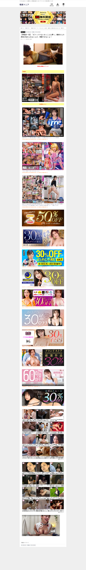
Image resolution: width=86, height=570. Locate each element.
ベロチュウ (24, 545)
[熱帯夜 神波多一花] (43, 88)
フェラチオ (33, 545)
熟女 (29, 545)
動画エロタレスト (61, 459)
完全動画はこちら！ (43, 104)
